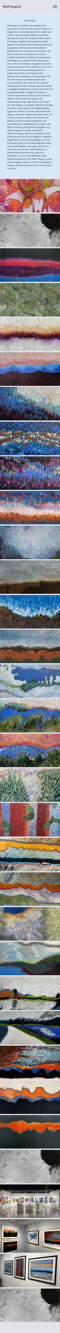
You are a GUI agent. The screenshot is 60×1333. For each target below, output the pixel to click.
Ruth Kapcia (12, 6)
